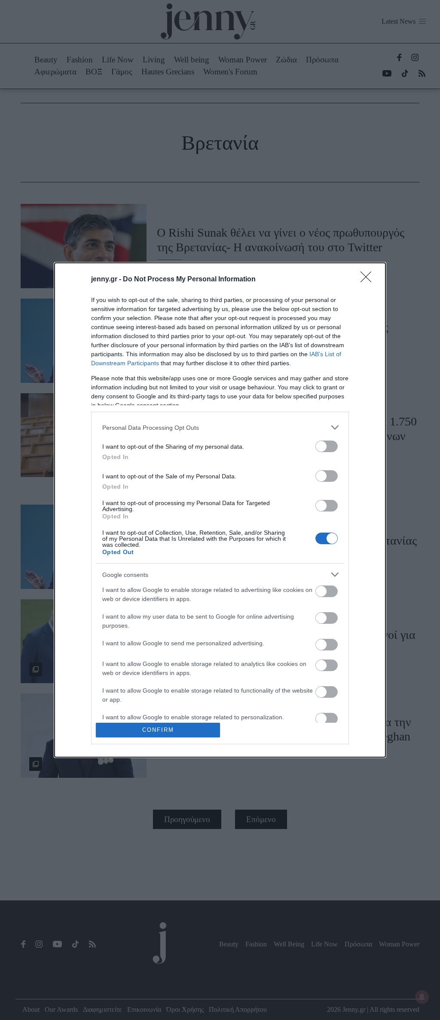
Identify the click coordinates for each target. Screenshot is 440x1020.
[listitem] (220, 427)
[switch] (326, 446)
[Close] (369, 279)
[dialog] (220, 510)
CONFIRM (158, 730)
